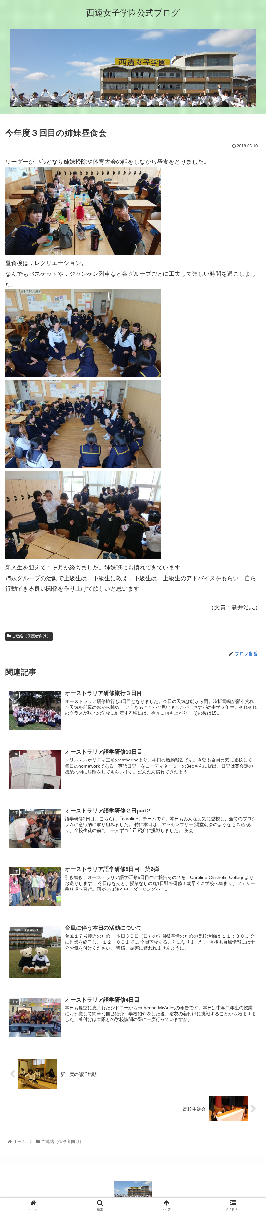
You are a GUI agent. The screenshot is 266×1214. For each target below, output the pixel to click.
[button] (246, 788)
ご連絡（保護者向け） (31, 636)
